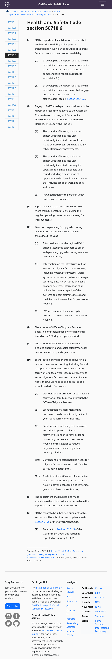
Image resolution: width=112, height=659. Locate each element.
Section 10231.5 (66, 529)
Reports (70, 618)
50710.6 (12, 55)
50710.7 (12, 60)
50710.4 (12, 44)
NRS (97, 602)
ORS (103, 611)
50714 (11, 99)
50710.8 (12, 66)
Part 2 (57, 11)
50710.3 (12, 38)
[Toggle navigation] (103, 4)
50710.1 (12, 27)
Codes (15, 11)
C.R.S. (98, 592)
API (68, 605)
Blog (68, 596)
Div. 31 (47, 11)
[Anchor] (84, 53)
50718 (11, 126)
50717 (11, 121)
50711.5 (12, 77)
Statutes (99, 597)
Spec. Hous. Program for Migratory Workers (30, 14)
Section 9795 (42, 521)
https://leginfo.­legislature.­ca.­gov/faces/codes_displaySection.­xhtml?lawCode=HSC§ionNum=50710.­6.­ (56, 554)
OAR (97, 611)
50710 (11, 22)
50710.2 (12, 33)
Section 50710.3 (76, 98)
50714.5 (12, 104)
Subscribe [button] (12, 606)
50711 (11, 71)
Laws (98, 606)
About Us (71, 601)
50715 (11, 110)
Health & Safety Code (31, 11)
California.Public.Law (53, 4)
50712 (11, 82)
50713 (11, 93)
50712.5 (12, 88)
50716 (11, 115)
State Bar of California (48, 587)
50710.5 (12, 49)
